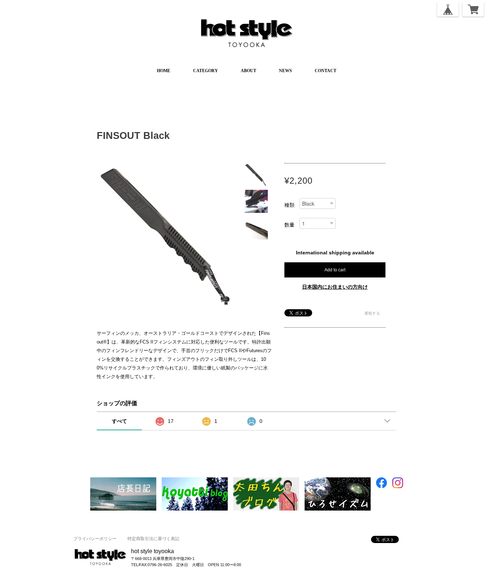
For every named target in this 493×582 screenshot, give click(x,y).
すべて (119, 421)
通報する (372, 313)
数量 (289, 225)
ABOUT (248, 70)
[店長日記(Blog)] (123, 480)
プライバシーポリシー (95, 538)
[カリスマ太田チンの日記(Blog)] (266, 480)
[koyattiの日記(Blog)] (195, 480)
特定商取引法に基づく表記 (153, 538)
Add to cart (334, 269)
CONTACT (325, 70)
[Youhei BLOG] (338, 480)
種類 (289, 205)
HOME (163, 70)
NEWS (285, 70)
